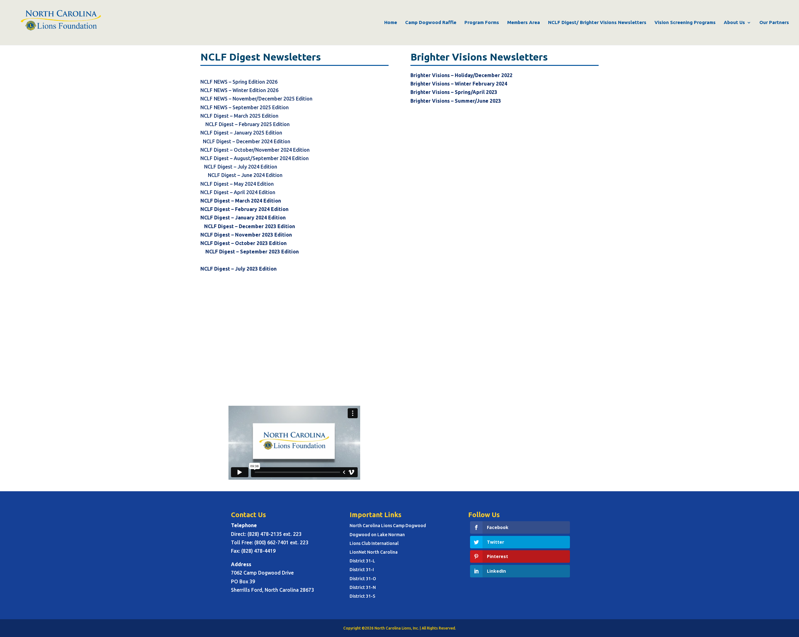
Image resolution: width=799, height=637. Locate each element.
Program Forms (481, 22)
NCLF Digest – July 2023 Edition (241, 269)
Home (390, 22)
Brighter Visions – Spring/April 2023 (453, 92)
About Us (734, 22)
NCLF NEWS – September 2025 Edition (245, 107)
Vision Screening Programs (685, 22)
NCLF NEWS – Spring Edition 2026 (238, 82)
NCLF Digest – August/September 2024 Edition (255, 158)
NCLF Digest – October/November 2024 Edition (294, 150)
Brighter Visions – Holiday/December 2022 (461, 75)
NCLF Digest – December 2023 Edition (249, 226)
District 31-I (362, 569)
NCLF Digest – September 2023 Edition (252, 251)
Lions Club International (374, 543)
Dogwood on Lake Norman (377, 534)
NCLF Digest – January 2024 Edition (243, 217)
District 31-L (362, 560)
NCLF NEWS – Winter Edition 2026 (239, 90)
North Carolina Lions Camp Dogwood (388, 525)
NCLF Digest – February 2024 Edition (244, 209)
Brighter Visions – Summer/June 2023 (455, 101)
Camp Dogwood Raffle (430, 22)
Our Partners (774, 22)
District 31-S (362, 596)
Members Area (523, 22)
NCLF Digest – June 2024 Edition (245, 175)
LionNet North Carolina (374, 552)
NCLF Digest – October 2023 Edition (243, 243)
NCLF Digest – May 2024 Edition (237, 184)
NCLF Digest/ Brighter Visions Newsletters (597, 22)
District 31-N (363, 587)
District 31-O (363, 578)
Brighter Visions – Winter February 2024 (458, 83)
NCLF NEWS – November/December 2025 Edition (256, 98)
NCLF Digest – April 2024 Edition (237, 192)
